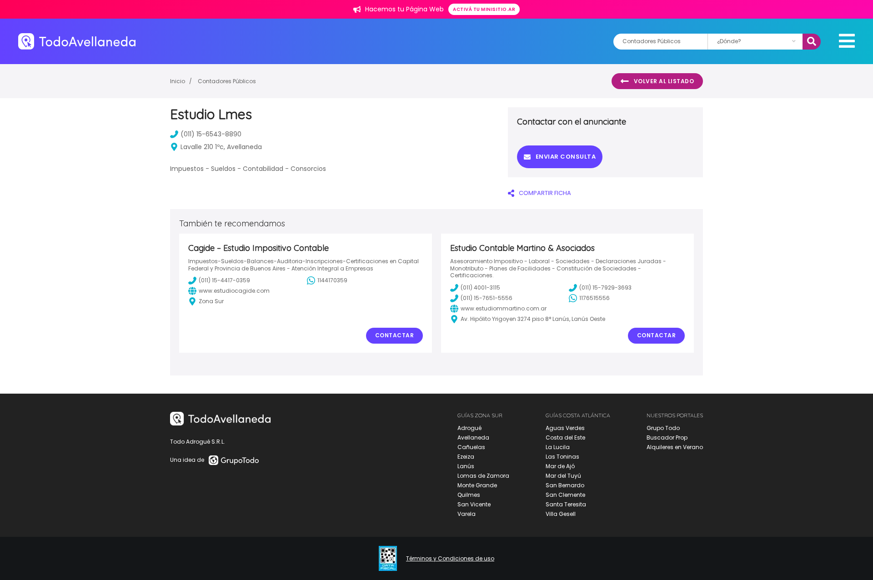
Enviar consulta (566, 156)
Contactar (394, 335)
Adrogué (469, 428)
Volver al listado (664, 81)
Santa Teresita (566, 504)
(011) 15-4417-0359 (224, 280)
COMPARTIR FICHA (545, 193)
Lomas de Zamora (483, 476)
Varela (466, 514)
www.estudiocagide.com (234, 291)
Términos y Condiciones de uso (450, 558)
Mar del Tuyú (563, 476)
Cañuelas (471, 447)
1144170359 (332, 280)
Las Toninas (562, 456)
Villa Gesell (561, 514)
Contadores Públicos (227, 81)
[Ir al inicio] (76, 41)
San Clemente (565, 495)
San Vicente (474, 504)
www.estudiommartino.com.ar (504, 308)
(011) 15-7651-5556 (486, 298)
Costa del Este (565, 437)
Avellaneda (473, 437)
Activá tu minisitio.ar (484, 9)
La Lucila (558, 447)
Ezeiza (465, 456)
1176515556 (594, 298)
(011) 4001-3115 (480, 287)
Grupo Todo (663, 428)
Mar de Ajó (560, 466)
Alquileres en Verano (675, 447)
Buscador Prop (667, 437)
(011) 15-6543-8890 (211, 134)
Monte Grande (477, 485)
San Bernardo (565, 485)
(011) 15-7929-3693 (605, 287)
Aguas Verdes (565, 428)
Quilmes (468, 495)
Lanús (465, 466)
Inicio (177, 81)
